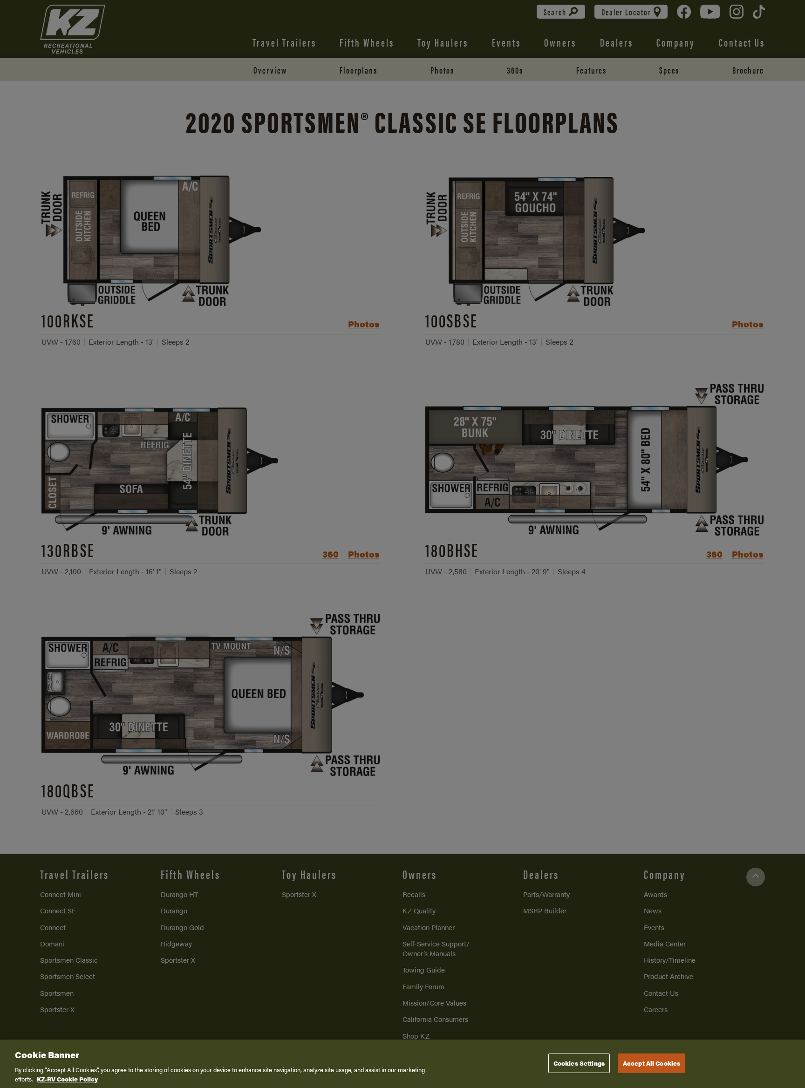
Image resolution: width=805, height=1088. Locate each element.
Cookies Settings (579, 1063)
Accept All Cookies (651, 1063)
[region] (402, 1064)
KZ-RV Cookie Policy (67, 1078)
